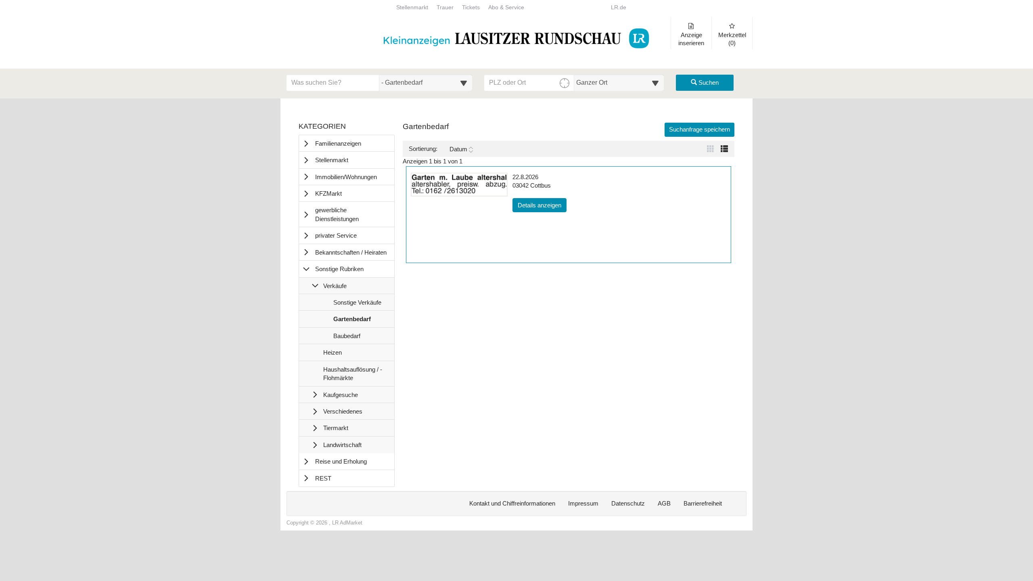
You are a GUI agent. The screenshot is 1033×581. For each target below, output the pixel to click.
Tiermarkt (335, 427)
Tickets (471, 7)
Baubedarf (346, 338)
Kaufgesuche (340, 394)
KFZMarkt (328, 193)
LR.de (618, 7)
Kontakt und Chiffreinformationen (512, 503)
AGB (664, 503)
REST (323, 478)
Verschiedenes (342, 411)
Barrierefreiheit (703, 503)
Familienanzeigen (338, 143)
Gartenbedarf (352, 321)
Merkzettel (732, 38)
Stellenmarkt (412, 7)
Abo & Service (506, 7)
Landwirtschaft (342, 444)
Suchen (708, 82)
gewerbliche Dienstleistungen (337, 214)
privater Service (336, 235)
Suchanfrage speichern (699, 129)
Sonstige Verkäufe (357, 305)
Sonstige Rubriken (339, 268)
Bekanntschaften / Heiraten (351, 252)
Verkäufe (335, 285)
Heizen (332, 355)
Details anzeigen (542, 205)
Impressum (583, 503)
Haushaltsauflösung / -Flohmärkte (352, 376)
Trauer (445, 7)
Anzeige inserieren (691, 38)
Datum (458, 149)
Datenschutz (628, 503)
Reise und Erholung (341, 461)
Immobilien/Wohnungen (346, 176)
